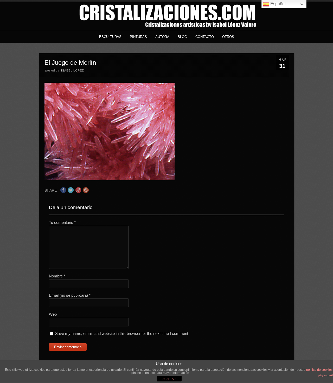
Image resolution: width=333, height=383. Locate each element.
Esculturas (110, 37)
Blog (182, 37)
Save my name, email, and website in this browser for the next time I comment (121, 333)
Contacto (204, 37)
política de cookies (319, 370)
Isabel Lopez (72, 70)
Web (53, 314)
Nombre (57, 276)
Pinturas (138, 37)
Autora (162, 37)
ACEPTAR (169, 378)
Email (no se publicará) (70, 295)
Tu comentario (62, 222)
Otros (228, 37)
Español (277, 4)
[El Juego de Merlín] (109, 179)
